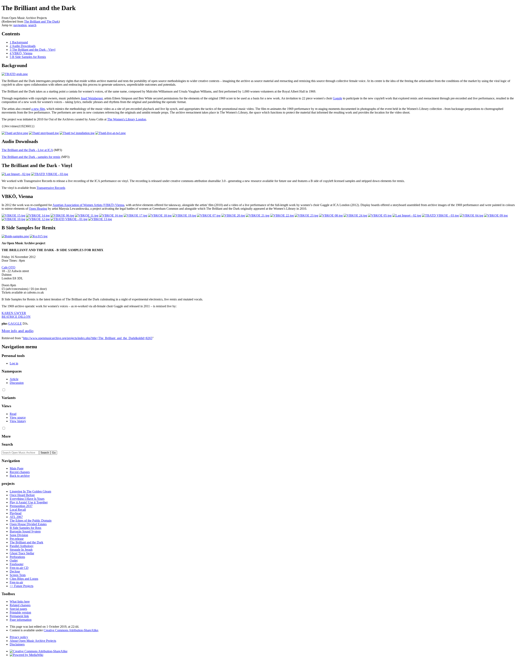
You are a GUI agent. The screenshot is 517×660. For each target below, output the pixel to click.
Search (7, 444)
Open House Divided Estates (28, 524)
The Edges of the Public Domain (30, 520)
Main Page (16, 468)
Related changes (20, 605)
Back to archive (20, 475)
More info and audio (18, 331)
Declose (15, 571)
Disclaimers (17, 644)
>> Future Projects (21, 586)
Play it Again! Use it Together (29, 502)
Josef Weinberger (92, 98)
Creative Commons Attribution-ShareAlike (71, 630)
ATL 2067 (16, 517)
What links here (20, 601)
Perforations (17, 557)
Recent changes (20, 472)
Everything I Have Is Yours (27, 498)
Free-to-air (16, 582)
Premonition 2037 (21, 506)
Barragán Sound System (25, 531)
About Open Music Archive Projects (33, 640)
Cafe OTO (8, 267)
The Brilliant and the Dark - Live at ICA (27, 150)
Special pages (18, 609)
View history (18, 421)
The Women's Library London (126, 119)
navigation (20, 25)
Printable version (20, 612)
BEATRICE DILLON (16, 316)
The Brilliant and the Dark (26, 542)
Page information (21, 619)
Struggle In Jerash (21, 549)
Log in (14, 363)
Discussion (17, 382)
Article (14, 379)
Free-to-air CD (19, 567)
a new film (38, 109)
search (32, 25)
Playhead (15, 513)
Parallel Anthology (22, 546)
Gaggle (337, 98)
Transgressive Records (51, 187)
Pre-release (17, 538)
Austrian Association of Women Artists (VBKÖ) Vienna (88, 205)
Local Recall (18, 509)
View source (18, 417)
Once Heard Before (22, 495)
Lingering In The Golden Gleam (30, 491)
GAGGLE (15, 323)
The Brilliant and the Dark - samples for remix (31, 157)
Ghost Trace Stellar (22, 553)
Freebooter (16, 564)
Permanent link (19, 616)
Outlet (14, 560)
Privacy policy (19, 637)
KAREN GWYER (14, 313)
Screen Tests (18, 575)
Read (13, 414)
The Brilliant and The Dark (41, 21)
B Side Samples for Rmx (25, 527)
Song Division (19, 535)
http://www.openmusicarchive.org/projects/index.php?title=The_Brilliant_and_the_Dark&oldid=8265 (87, 338)
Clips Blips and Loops (24, 578)
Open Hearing (38, 208)
